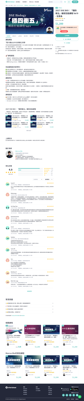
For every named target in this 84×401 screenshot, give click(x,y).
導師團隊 (25, 392)
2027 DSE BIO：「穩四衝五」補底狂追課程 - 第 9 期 (21, 189)
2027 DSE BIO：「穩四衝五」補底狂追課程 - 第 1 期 (21, 255)
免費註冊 (75, 2)
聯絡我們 (50, 388)
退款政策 (50, 394)
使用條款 (72, 399)
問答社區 (31, 2)
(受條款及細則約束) (68, 53)
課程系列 (14, 36)
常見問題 (37, 36)
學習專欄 (37, 2)
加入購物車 (68, 39)
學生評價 (31, 36)
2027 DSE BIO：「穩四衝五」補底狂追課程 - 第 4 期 (21, 233)
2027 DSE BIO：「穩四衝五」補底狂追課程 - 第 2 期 (21, 202)
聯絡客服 (22, 315)
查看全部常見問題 (15, 315)
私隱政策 (76, 399)
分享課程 (68, 43)
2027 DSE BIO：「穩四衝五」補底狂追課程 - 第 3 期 (21, 223)
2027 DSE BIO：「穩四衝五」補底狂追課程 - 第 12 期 (22, 245)
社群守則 (68, 399)
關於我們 (25, 388)
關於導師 (26, 36)
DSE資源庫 (38, 390)
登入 (69, 2)
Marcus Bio (59, 20)
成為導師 (25, 394)
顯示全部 (29, 130)
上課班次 (20, 36)
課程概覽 (8, 36)
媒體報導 (25, 390)
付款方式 (50, 392)
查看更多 (29, 291)
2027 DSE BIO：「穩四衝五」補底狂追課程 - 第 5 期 (21, 213)
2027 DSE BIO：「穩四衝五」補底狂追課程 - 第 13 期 (22, 277)
